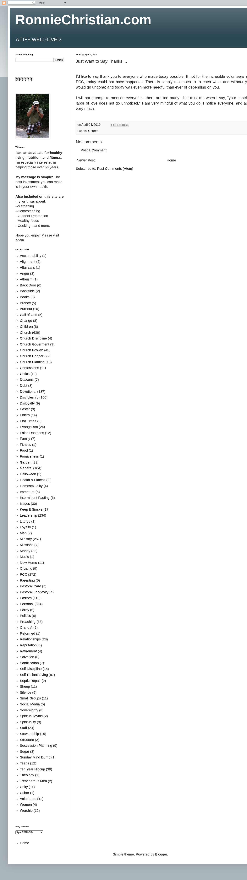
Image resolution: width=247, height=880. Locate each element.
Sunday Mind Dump (35, 757)
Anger (24, 273)
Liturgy (25, 521)
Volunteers (28, 799)
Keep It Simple (31, 509)
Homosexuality (31, 486)
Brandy (25, 303)
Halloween (28, 474)
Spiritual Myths (31, 716)
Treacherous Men (33, 781)
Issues (25, 504)
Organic (26, 568)
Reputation (28, 645)
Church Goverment (34, 344)
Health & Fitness (32, 480)
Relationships (30, 639)
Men (23, 533)
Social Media (30, 704)
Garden (25, 462)
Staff (23, 728)
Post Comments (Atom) (115, 169)
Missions (26, 545)
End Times (28, 421)
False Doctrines (32, 433)
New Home (28, 563)
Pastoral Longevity (34, 592)
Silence (25, 692)
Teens (24, 763)
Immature (27, 492)
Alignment (27, 261)
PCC (23, 574)
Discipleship (29, 397)
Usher (24, 793)
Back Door (28, 285)
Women (26, 805)
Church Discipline (33, 338)
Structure (27, 740)
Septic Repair (30, 681)
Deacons (27, 380)
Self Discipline (31, 669)
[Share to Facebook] (123, 125)
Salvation (27, 657)
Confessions (29, 368)
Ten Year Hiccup (32, 769)
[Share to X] (120, 125)
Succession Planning (36, 745)
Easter (25, 409)
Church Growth (31, 350)
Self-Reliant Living (34, 675)
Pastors (26, 598)
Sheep (25, 686)
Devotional (28, 392)
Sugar (24, 751)
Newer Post (86, 160)
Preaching (28, 622)
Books (25, 297)
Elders (25, 415)
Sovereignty (29, 710)
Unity (24, 787)
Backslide (27, 291)
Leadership (28, 515)
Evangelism (29, 427)
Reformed (27, 633)
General (26, 468)
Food (24, 450)
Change (26, 321)
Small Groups (30, 698)
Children (26, 327)
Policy (24, 610)
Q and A (26, 627)
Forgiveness (29, 456)
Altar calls (27, 267)
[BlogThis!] (116, 125)
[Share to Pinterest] (127, 125)
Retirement (28, 651)
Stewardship (29, 734)
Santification (29, 663)
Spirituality (28, 722)
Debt (23, 386)
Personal (27, 604)
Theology (27, 775)
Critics (25, 374)
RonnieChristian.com (83, 19)
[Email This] (112, 125)
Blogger (161, 854)
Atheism (26, 279)
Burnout (26, 309)
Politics (25, 616)
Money (25, 551)
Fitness (25, 445)
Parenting (27, 580)
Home (171, 160)
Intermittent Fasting (35, 498)
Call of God (28, 315)
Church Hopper (31, 356)
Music (24, 557)
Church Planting (32, 362)
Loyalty (25, 527)
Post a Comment (94, 150)
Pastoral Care (30, 586)
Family (25, 439)
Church (93, 131)
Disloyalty (27, 403)
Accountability (30, 256)
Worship (26, 810)
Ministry (26, 539)
